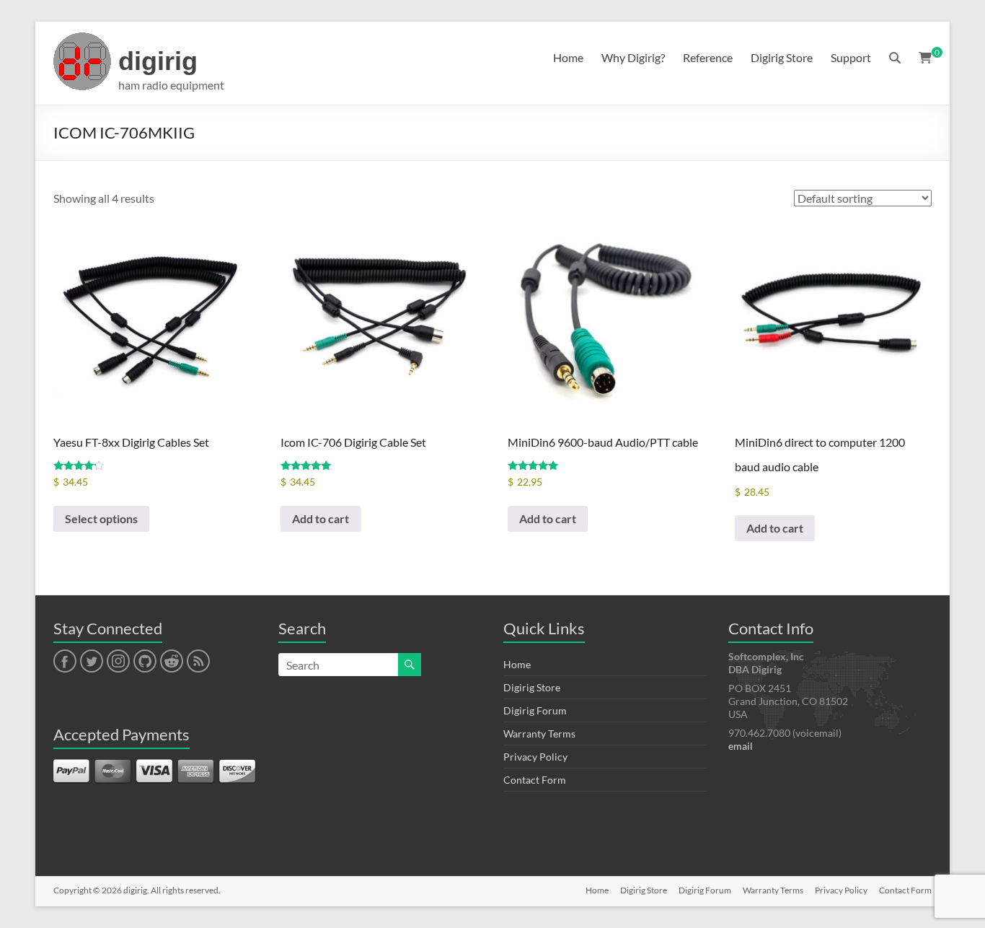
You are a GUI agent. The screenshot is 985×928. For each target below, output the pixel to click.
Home (568, 57)
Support (851, 57)
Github (143, 662)
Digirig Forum (535, 710)
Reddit (171, 662)
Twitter (91, 662)
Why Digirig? (633, 57)
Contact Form (534, 780)
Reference (708, 57)
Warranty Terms (539, 733)
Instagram (118, 662)
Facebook (64, 662)
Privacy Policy (535, 756)
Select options (101, 518)
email (740, 746)
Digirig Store (782, 57)
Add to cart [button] (320, 518)
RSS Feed (197, 662)
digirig (158, 61)
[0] (925, 58)
